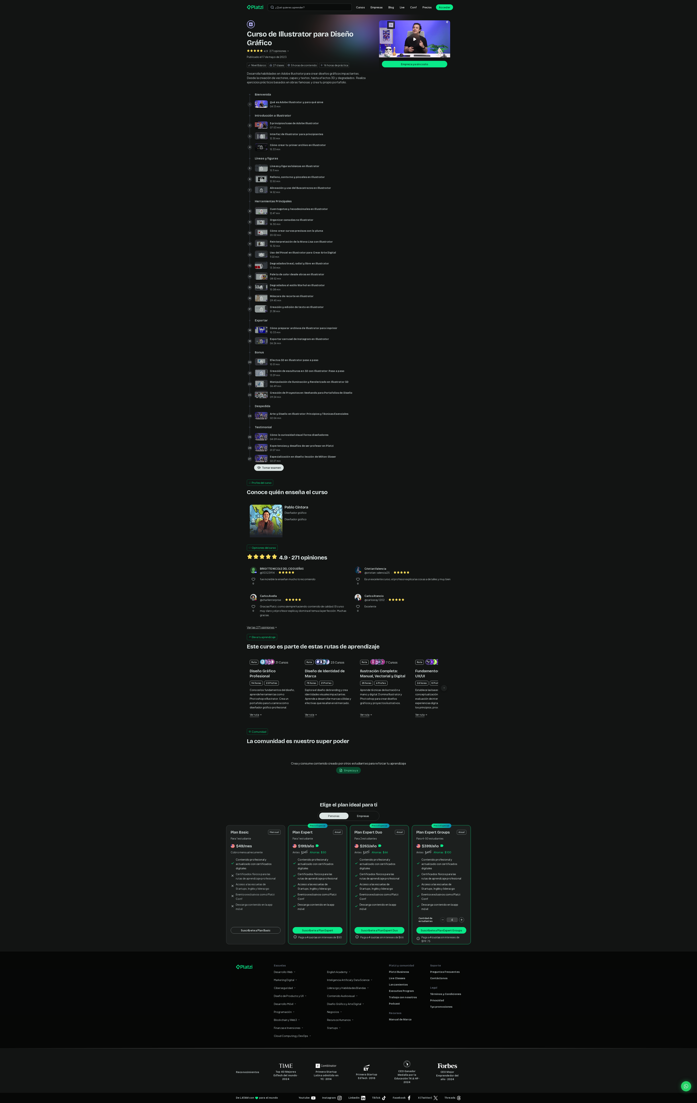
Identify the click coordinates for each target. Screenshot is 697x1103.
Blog (391, 7)
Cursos (360, 7)
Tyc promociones (441, 1006)
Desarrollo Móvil (283, 1003)
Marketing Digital (284, 980)
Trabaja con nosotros (403, 997)
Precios (427, 7)
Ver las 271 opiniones (260, 627)
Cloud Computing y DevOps (291, 1035)
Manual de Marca (400, 1019)
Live (402, 7)
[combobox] (310, 7)
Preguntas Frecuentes (445, 972)
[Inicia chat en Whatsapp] (686, 1086)
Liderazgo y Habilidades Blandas (346, 988)
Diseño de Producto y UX (289, 995)
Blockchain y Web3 (285, 1019)
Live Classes (397, 978)
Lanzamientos (398, 984)
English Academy (337, 972)
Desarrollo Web (283, 972)
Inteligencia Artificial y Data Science (348, 980)
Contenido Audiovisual (341, 995)
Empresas (377, 7)
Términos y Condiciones (445, 994)
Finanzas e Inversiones (287, 1027)
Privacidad (437, 1000)
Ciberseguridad (283, 988)
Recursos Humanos (339, 1019)
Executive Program (401, 991)
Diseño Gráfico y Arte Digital (344, 1003)
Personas (333, 816)
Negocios (333, 1011)
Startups (332, 1027)
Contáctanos (438, 978)
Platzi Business (399, 972)
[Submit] (272, 7)
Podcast (394, 1003)
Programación (283, 1011)
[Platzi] (255, 7)
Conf (413, 7)
